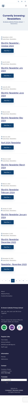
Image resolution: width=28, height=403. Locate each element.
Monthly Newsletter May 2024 (12, 119)
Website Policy (5, 293)
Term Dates (4, 340)
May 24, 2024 (6, 112)
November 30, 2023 (8, 258)
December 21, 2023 (8, 233)
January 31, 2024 (7, 208)
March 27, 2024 (7, 159)
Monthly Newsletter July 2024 (12, 69)
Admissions (4, 359)
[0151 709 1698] (19, 1)
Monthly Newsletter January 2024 (14, 216)
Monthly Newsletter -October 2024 (10, 44)
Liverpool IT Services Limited (14, 390)
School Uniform (5, 342)
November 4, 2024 (8, 37)
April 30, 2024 (6, 136)
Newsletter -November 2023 (14, 264)
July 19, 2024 (6, 62)
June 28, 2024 (6, 87)
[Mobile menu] (26, 5)
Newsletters (13, 39)
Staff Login (4, 347)
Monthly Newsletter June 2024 (12, 94)
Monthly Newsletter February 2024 (10, 191)
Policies (3, 356)
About (3, 291)
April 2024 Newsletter (11, 142)
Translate (10, 382)
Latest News (6, 39)
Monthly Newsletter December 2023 (10, 241)
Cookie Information (6, 296)
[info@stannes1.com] (22, 1)
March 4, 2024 (6, 183)
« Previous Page (2, 281)
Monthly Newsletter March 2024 (13, 166)
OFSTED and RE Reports (8, 344)
